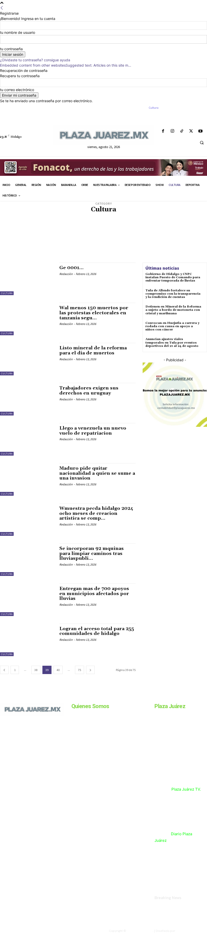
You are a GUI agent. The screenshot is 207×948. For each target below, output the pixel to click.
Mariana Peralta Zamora (149, 236)
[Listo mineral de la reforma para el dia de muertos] (27, 359)
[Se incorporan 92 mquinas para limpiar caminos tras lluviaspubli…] (27, 559)
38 (35, 670)
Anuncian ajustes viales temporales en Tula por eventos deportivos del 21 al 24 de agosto (171, 342)
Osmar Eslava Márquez (35, 251)
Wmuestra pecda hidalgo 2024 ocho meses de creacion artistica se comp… (96, 513)
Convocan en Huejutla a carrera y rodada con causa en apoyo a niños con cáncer (172, 326)
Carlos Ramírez (148, 221)
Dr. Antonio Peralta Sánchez (37, 229)
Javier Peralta (143, 232)
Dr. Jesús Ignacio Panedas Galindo (111, 229)
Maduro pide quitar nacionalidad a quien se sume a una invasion (97, 473)
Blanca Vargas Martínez (29, 221)
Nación (82, 244)
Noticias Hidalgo (142, 244)
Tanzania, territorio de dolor (114, 255)
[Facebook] (163, 131)
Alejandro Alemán (65, 217)
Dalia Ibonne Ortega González (40, 225)
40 (58, 670)
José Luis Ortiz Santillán (33, 236)
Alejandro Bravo (93, 217)
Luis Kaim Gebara (116, 236)
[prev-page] (4, 670)
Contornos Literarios (178, 221)
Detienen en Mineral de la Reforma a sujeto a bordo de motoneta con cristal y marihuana (173, 310)
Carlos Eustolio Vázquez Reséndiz (109, 221)
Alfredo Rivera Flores (124, 217)
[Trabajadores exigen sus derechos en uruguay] (27, 399)
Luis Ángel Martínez (86, 236)
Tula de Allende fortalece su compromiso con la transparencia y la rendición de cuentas (172, 294)
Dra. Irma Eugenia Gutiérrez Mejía (164, 229)
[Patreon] (22, 741)
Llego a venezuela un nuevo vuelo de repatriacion (92, 430)
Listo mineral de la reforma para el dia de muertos (93, 350)
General (124, 232)
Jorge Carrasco (167, 232)
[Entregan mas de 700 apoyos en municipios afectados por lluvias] (27, 599)
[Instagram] (172, 131)
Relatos (167, 251)
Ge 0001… (71, 268)
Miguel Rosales (163, 240)
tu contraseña (11, 49)
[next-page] (90, 670)
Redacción (66, 274)
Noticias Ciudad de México (108, 244)
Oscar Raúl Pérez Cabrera (168, 247)
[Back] (2, 8)
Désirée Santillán (124, 225)
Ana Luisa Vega (153, 217)
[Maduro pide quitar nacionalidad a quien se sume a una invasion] (27, 479)
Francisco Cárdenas (101, 232)
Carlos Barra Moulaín (65, 221)
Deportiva (72, 225)
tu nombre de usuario (17, 32)
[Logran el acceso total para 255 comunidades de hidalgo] (27, 640)
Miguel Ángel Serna (135, 240)
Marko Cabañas (180, 236)
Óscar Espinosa (135, 247)
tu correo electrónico (17, 90)
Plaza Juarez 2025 (140, 931)
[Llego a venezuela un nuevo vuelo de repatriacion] (27, 439)
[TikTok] (181, 131)
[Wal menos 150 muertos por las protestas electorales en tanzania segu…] (27, 319)
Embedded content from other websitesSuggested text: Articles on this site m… (65, 65)
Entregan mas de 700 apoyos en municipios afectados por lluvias (94, 594)
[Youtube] (200, 131)
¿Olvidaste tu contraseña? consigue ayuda (35, 60)
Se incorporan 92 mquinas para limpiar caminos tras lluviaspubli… (91, 554)
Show (85, 255)
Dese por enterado (95, 225)
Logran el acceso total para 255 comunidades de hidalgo (96, 631)
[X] (191, 131)
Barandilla (175, 217)
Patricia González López (93, 251)
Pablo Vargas (64, 251)
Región (154, 251)
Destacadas (148, 225)
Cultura (7, 293)
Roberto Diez (69, 255)
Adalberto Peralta (36, 217)
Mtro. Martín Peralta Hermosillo (50, 244)
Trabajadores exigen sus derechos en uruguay (88, 390)
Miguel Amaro (107, 240)
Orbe (118, 247)
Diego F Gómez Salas (173, 225)
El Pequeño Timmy (40, 232)
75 (79, 670)
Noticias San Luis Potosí (67, 247)
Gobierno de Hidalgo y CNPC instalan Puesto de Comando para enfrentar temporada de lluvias (172, 277)
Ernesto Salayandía (70, 232)
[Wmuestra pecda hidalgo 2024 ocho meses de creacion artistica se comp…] (27, 519)
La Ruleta (62, 236)
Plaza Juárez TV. (186, 789)
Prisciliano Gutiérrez (129, 251)
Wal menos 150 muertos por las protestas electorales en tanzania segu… (93, 313)
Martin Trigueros (81, 240)
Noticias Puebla (168, 244)
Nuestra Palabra (100, 247)
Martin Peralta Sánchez (49, 240)
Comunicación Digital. (191, 931)
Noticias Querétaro (33, 247)
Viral (142, 255)
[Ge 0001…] (27, 279)
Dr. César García (72, 229)
